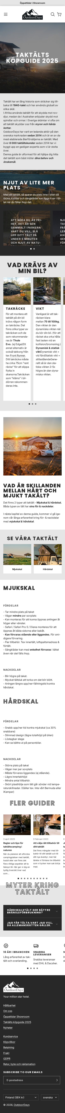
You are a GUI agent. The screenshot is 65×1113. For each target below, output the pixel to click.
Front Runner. (18, 355)
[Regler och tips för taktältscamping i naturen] (17, 844)
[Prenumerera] (57, 1080)
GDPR (6, 1058)
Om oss (7, 1010)
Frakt (6, 1053)
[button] (5, 14)
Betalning (8, 1047)
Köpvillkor (9, 1041)
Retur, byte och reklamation (19, 1064)
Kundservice (10, 1036)
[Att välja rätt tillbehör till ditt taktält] (47, 841)
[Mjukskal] (17, 558)
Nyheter (8, 1027)
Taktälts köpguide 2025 (17, 1022)
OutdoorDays (22, 1104)
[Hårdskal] (48, 558)
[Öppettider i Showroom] (32, 3)
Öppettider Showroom (16, 1016)
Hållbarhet (9, 1005)
